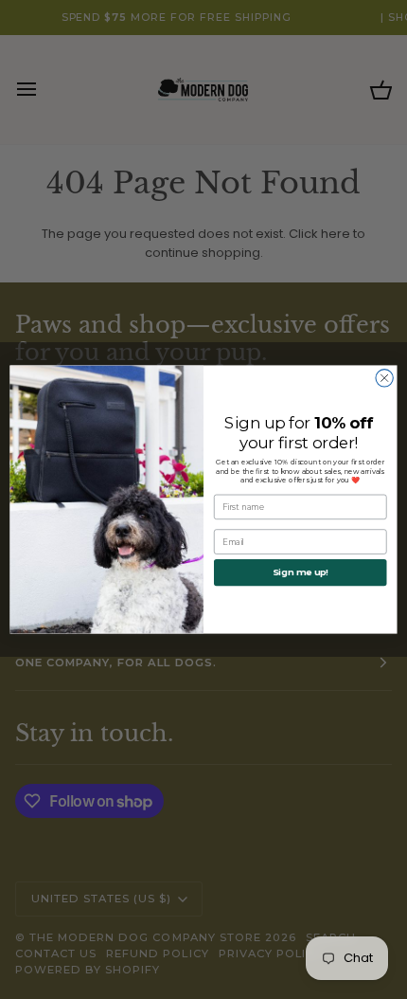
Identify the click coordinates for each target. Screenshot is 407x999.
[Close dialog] (384, 378)
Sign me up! (300, 572)
